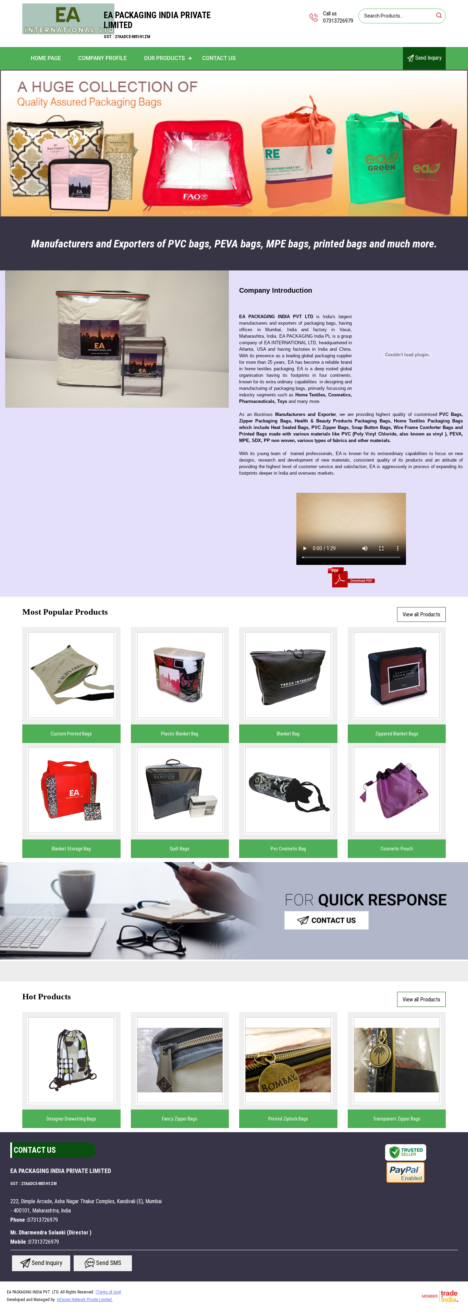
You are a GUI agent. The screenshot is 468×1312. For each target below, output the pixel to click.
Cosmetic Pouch (397, 848)
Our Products (164, 58)
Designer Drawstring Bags (71, 1119)
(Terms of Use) (108, 1292)
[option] (234, 143)
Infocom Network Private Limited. (85, 1299)
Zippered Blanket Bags (396, 733)
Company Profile (102, 58)
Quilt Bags (179, 848)
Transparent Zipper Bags (396, 1119)
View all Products (421, 614)
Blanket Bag (288, 733)
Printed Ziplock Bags (288, 1119)
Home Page (46, 58)
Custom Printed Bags (71, 733)
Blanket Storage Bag (71, 848)
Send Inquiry (428, 58)
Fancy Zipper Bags (179, 1119)
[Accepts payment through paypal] (405, 1182)
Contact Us (219, 58)
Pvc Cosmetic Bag (288, 848)
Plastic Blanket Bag (179, 733)
